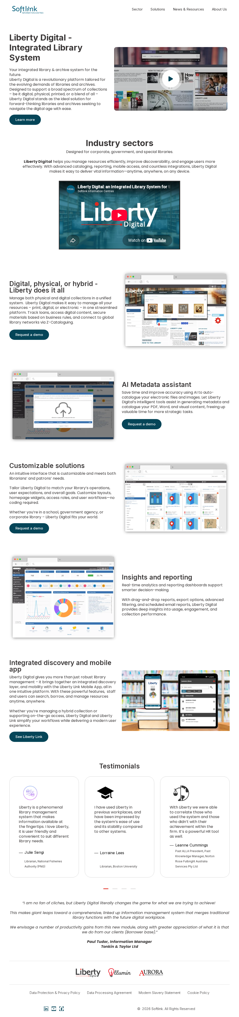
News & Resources (188, 9)
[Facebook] (61, 1009)
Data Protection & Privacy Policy (55, 992)
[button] (170, 79)
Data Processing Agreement (109, 992)
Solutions (158, 9)
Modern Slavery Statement (159, 992)
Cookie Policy (198, 992)
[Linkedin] (46, 1009)
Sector (137, 9)
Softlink (157, 1009)
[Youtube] (54, 1009)
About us (219, 9)
